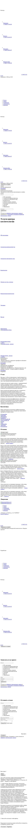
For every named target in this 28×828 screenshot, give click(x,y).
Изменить (3, 775)
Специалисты (6, 103)
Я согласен (3, 826)
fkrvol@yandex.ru (4, 514)
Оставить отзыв (4, 432)
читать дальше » (9, 443)
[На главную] (11, 87)
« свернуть (10, 459)
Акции (4, 101)
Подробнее (3, 188)
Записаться (5, 184)
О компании (6, 102)
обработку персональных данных (14, 213)
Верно (2, 773)
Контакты (5, 105)
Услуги (5, 100)
